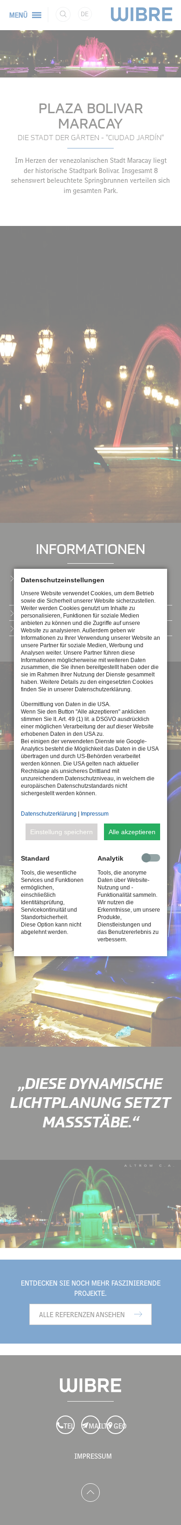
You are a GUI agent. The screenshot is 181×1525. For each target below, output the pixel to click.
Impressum (95, 814)
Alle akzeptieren (132, 832)
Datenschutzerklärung (49, 814)
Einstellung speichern (61, 832)
